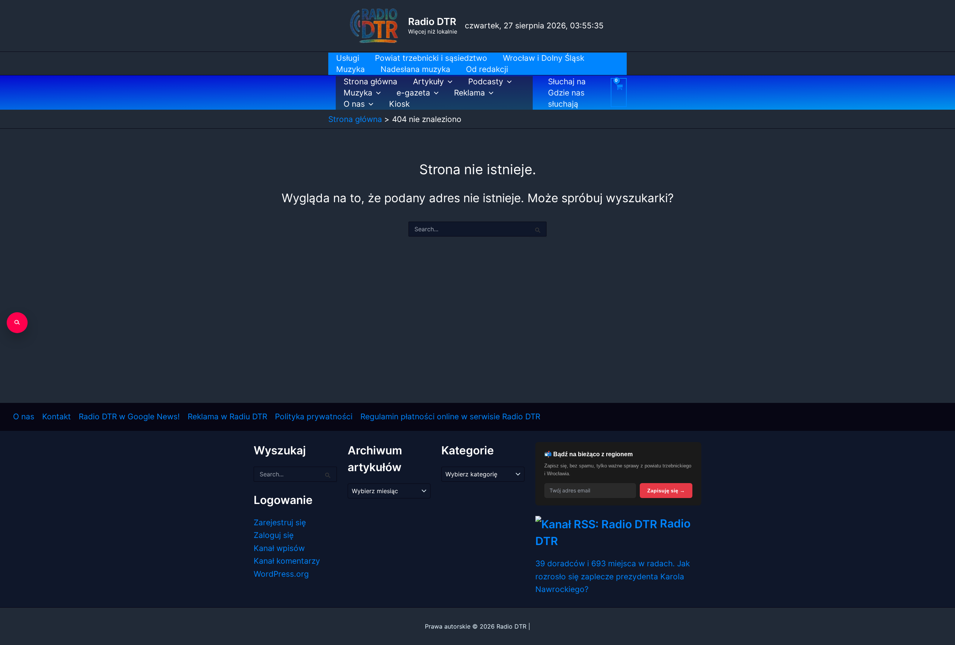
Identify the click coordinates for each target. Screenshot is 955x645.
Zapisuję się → (666, 491)
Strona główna (370, 81)
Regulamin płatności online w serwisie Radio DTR (450, 416)
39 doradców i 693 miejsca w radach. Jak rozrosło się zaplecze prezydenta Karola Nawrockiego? (612, 576)
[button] (448, 81)
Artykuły (428, 81)
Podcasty (485, 81)
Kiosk (399, 104)
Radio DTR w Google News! (129, 416)
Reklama (469, 92)
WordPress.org (281, 574)
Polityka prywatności (314, 416)
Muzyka (358, 92)
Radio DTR (432, 21)
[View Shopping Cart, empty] (619, 92)
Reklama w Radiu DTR (227, 416)
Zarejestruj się (280, 522)
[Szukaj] (17, 322)
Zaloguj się (274, 535)
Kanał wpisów (279, 548)
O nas (354, 104)
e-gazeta (413, 92)
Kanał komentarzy (287, 561)
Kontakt (56, 416)
